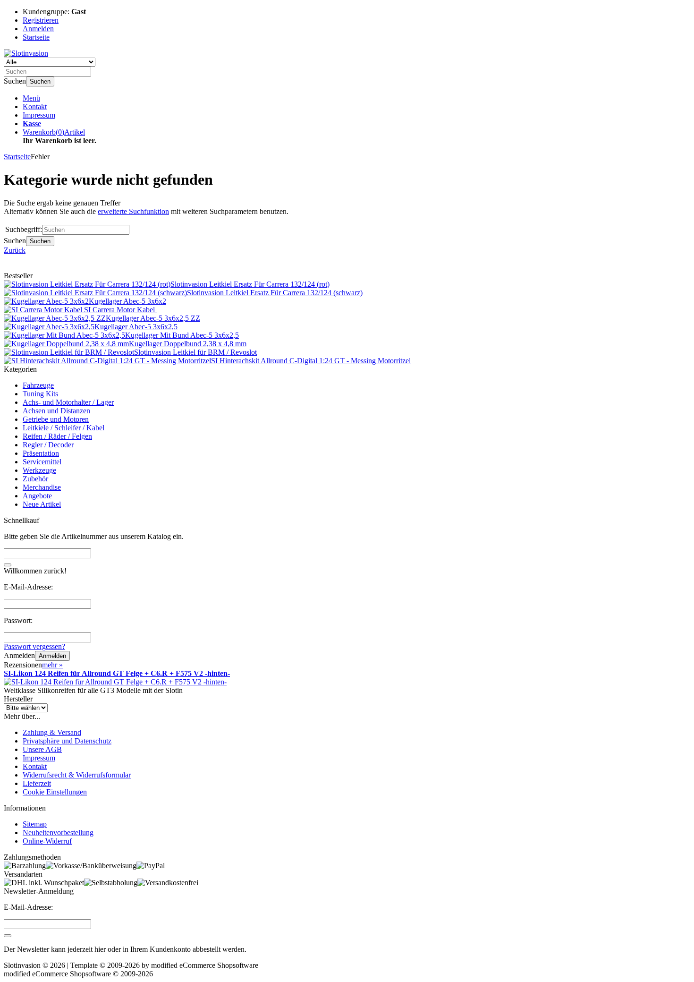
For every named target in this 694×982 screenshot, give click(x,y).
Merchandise (42, 487)
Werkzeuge (39, 470)
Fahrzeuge (38, 385)
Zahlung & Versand (52, 732)
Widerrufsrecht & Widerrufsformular (77, 775)
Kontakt (35, 106)
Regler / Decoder (48, 445)
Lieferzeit (37, 783)
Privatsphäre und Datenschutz (67, 741)
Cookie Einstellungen (55, 792)
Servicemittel (42, 462)
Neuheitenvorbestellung (58, 832)
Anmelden (52, 655)
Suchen (40, 81)
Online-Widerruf (47, 841)
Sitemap (35, 824)
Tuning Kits (40, 394)
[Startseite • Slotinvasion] (26, 53)
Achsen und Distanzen (56, 411)
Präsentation (41, 453)
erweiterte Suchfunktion (133, 211)
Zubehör (35, 479)
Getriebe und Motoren (56, 419)
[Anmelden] (7, 935)
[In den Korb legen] (7, 565)
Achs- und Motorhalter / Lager (68, 402)
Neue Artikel (42, 504)
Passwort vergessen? (34, 646)
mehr (52, 665)
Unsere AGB (42, 749)
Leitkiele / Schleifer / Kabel (63, 428)
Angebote (37, 496)
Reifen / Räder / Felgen (57, 436)
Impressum (39, 115)
